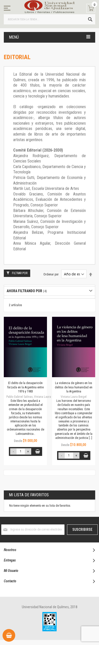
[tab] (49, 291)
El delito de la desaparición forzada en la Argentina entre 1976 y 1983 (25, 387)
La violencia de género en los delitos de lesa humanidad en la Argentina (73, 387)
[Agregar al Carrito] (37, 451)
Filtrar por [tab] (19, 273)
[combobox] (49, 19)
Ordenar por (51, 274)
